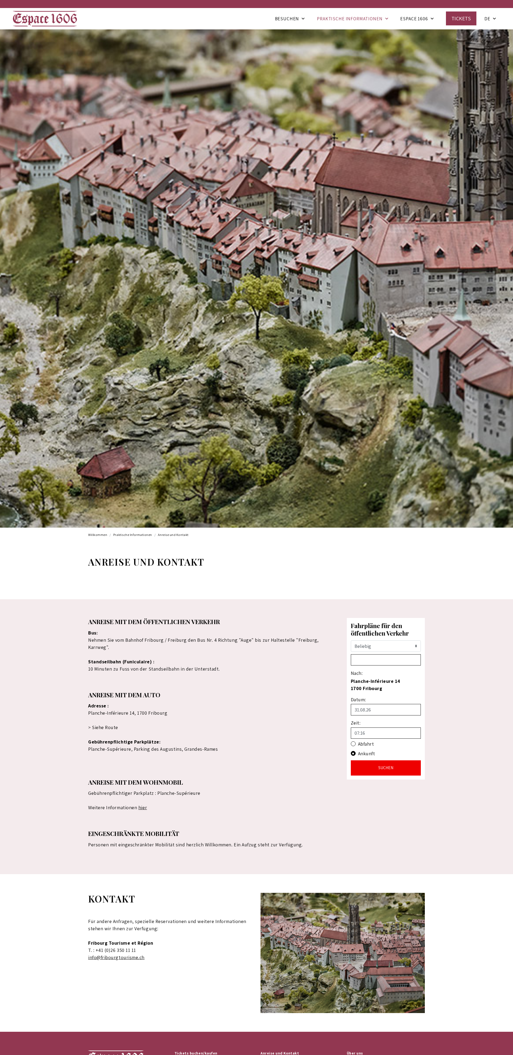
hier (142, 807)
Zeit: (356, 723)
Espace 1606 (414, 19)
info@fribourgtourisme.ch (116, 957)
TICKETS (461, 18)
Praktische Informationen (349, 19)
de (487, 19)
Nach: (357, 673)
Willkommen (97, 535)
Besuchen (287, 19)
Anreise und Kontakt (173, 535)
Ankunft (366, 753)
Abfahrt (366, 744)
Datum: (358, 699)
